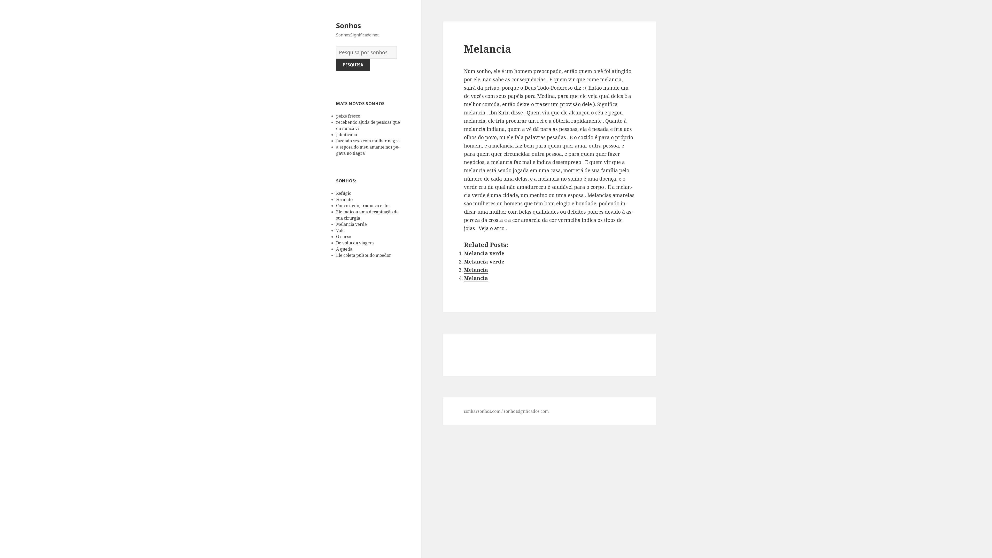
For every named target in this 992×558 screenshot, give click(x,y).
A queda (344, 249)
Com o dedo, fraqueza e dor (363, 205)
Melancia (476, 270)
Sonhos (348, 25)
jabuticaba (346, 134)
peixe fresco (348, 116)
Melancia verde (351, 224)
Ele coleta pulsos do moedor (363, 255)
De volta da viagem (355, 243)
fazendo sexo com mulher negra (368, 141)
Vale (340, 230)
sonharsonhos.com (482, 411)
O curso (343, 236)
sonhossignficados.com (526, 411)
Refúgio (343, 193)
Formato (344, 199)
